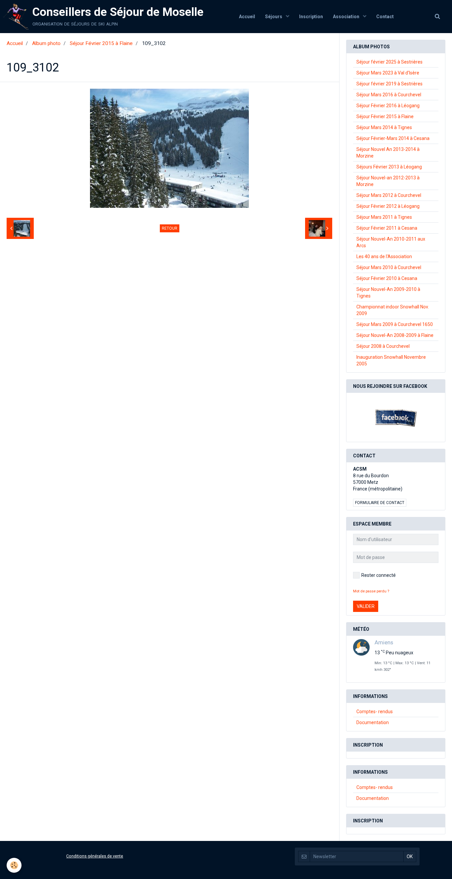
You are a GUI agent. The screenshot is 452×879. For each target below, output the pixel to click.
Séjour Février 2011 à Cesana (386, 228)
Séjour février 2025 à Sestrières (389, 62)
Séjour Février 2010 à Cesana (386, 278)
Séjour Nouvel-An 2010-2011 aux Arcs (390, 242)
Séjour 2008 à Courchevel (383, 346)
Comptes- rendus (374, 711)
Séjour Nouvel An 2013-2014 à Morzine (388, 153)
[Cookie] (14, 865)
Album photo (46, 43)
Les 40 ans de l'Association (384, 256)
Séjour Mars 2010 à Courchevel (388, 267)
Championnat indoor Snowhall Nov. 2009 (392, 310)
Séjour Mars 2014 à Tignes (384, 127)
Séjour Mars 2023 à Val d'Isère (387, 72)
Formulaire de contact (379, 502)
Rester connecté (378, 575)
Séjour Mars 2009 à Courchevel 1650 (394, 324)
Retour (169, 228)
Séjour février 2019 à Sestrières (389, 83)
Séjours (274, 16)
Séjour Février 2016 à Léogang (388, 105)
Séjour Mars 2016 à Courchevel (388, 94)
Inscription (311, 16)
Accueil (247, 16)
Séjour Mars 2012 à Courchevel (388, 195)
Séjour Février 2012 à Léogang (388, 206)
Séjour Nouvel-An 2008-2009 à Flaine (394, 335)
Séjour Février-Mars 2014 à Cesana (392, 138)
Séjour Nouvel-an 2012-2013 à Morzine (388, 181)
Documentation (372, 722)
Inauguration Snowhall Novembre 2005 (391, 360)
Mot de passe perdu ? (371, 591)
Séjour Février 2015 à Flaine (101, 43)
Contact (385, 16)
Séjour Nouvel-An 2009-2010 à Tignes (388, 293)
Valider (366, 606)
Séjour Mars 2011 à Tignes (384, 217)
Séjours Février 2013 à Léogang (389, 166)
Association (346, 16)
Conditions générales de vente (94, 856)
